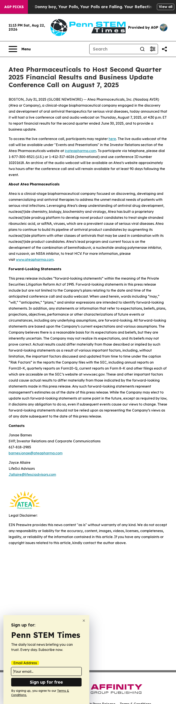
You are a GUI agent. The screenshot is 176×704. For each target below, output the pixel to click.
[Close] (84, 621)
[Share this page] (164, 49)
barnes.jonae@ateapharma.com (35, 453)
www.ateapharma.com (35, 259)
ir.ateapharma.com (80, 151)
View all (165, 6)
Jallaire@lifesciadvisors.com (32, 474)
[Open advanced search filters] (152, 49)
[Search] (142, 49)
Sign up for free (46, 682)
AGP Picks (14, 7)
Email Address (25, 663)
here (112, 139)
